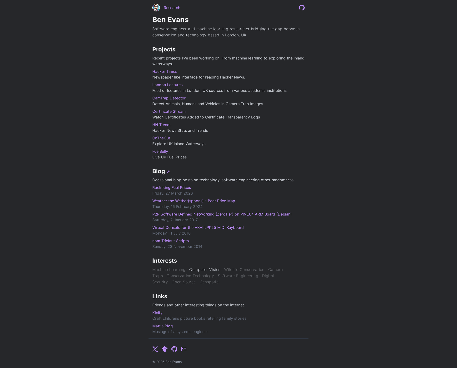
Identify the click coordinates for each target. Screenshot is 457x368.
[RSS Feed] (169, 171)
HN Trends (161, 124)
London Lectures (167, 84)
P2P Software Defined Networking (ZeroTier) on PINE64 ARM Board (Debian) (222, 214)
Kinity (157, 312)
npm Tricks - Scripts (170, 240)
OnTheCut (161, 138)
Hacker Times (164, 71)
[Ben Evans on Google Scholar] (165, 349)
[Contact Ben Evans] (184, 349)
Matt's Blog (162, 326)
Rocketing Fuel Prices (171, 187)
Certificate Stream (169, 111)
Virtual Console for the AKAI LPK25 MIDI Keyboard (198, 227)
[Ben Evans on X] (155, 349)
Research (172, 7)
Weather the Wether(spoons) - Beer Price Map (193, 200)
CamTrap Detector (169, 98)
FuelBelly (160, 151)
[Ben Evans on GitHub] (302, 7)
